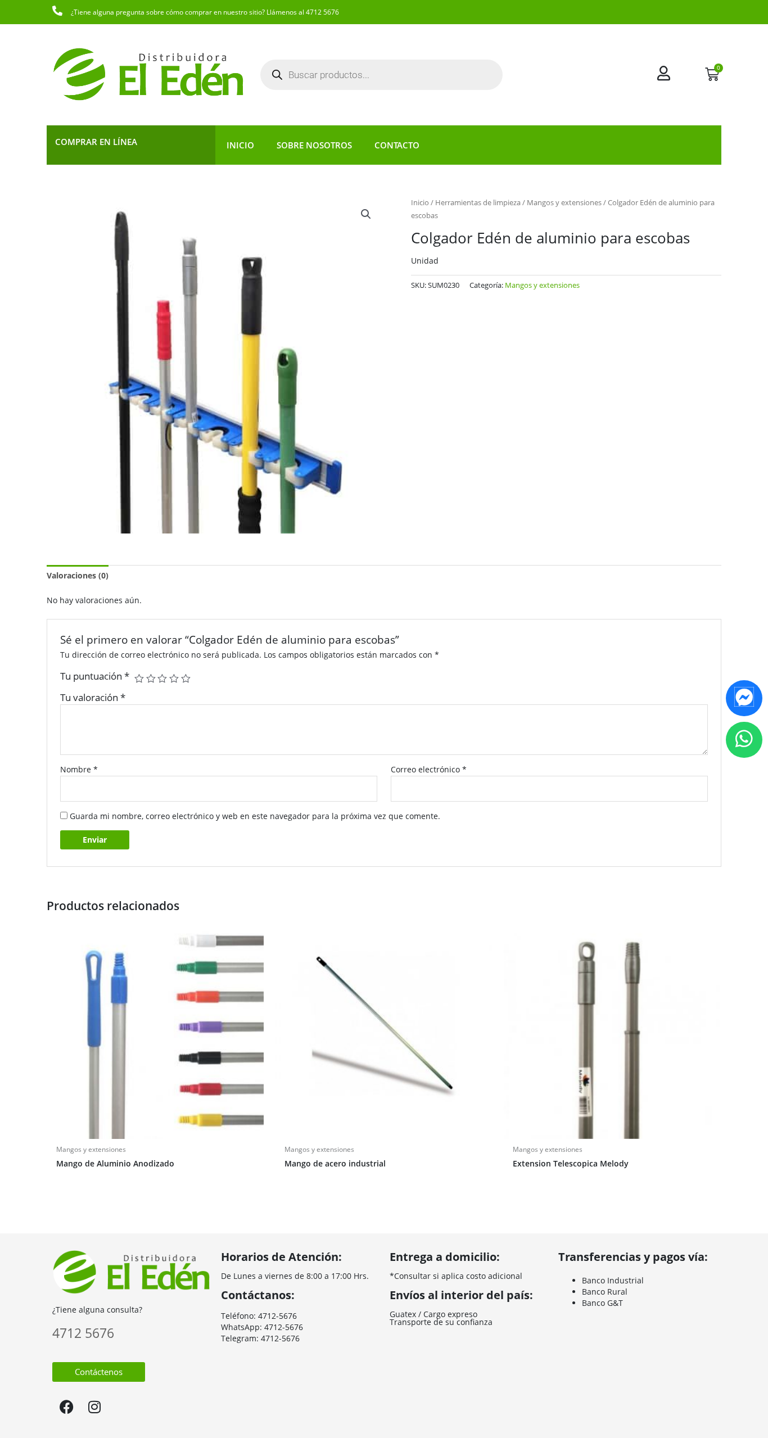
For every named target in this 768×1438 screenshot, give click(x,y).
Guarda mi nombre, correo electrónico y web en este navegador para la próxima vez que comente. (255, 816)
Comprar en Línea (96, 141)
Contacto (396, 145)
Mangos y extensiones (564, 202)
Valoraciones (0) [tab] (78, 575)
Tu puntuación (94, 676)
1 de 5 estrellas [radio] (139, 679)
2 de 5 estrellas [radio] (151, 679)
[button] (366, 214)
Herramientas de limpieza (478, 202)
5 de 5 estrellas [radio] (186, 679)
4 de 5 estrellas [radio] (174, 679)
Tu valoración (92, 697)
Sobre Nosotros (314, 145)
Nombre (79, 769)
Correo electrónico (429, 769)
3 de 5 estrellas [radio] (162, 679)
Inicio (240, 145)
